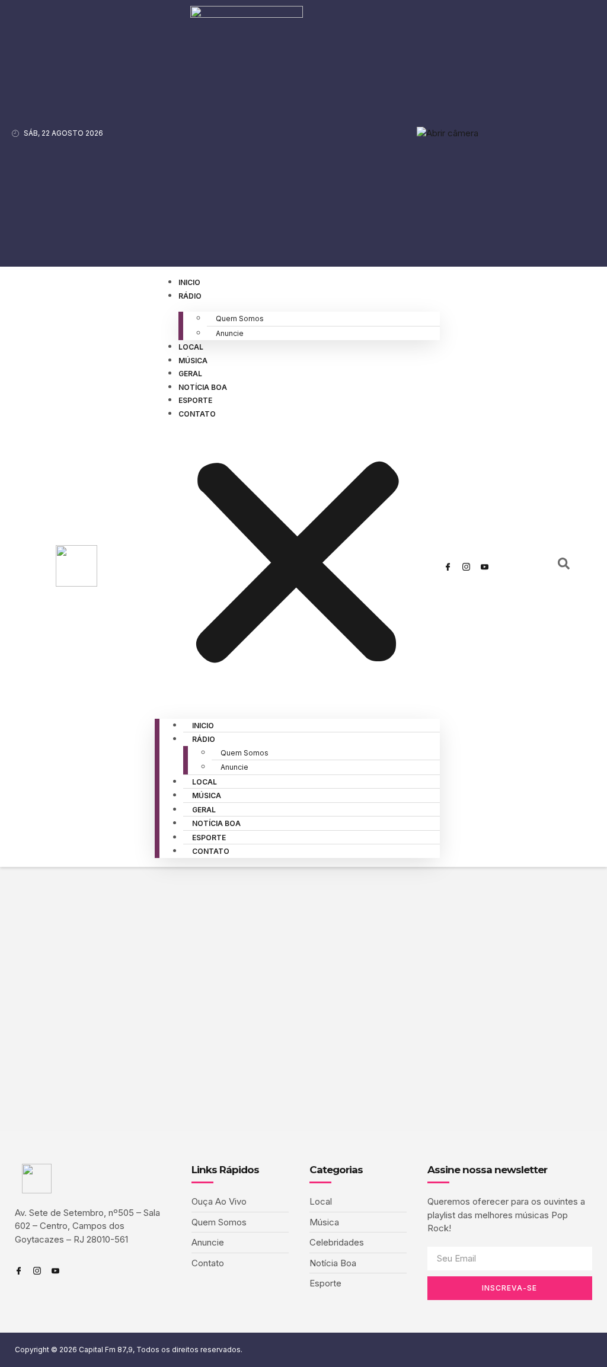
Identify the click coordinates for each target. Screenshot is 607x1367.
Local (190, 346)
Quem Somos (240, 318)
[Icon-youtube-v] (485, 566)
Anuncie (230, 333)
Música (192, 360)
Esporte (195, 400)
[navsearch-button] (564, 566)
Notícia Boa (202, 387)
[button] (297, 564)
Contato (197, 413)
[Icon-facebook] (448, 566)
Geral (190, 373)
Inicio (189, 282)
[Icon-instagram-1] (466, 566)
